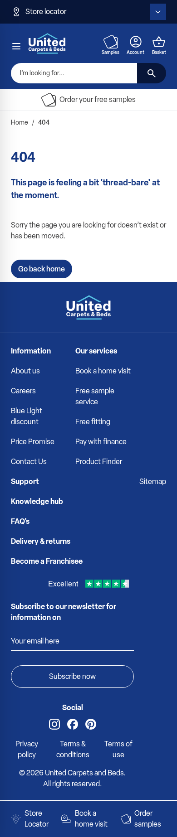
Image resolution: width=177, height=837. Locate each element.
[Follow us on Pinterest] (90, 724)
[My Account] (135, 41)
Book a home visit (103, 371)
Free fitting (92, 421)
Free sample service (94, 396)
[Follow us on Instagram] (54, 724)
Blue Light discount (26, 416)
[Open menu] (16, 46)
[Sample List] (110, 41)
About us (25, 371)
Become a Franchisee (47, 561)
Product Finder (98, 461)
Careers (23, 391)
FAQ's (20, 521)
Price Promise (32, 441)
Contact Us (29, 461)
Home (19, 122)
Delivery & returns (40, 541)
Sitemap (152, 481)
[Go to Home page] (47, 43)
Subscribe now (72, 676)
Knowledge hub (37, 501)
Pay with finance (101, 441)
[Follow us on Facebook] (72, 724)
